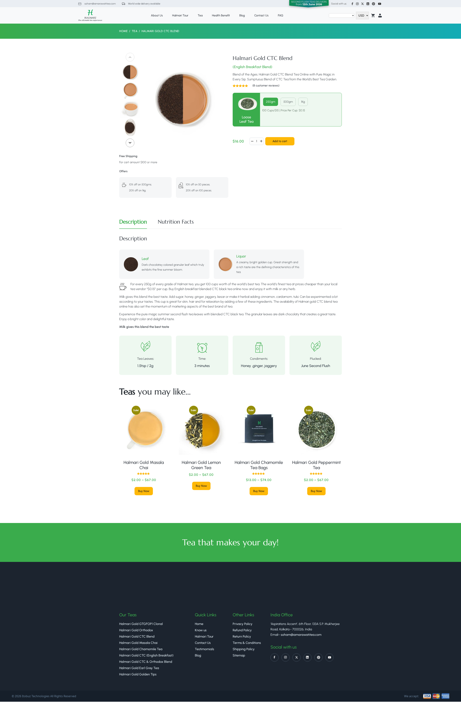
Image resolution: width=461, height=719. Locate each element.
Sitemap (239, 655)
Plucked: (315, 359)
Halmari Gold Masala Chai (138, 643)
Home (123, 31)
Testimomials (204, 649)
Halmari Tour (180, 15)
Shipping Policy (244, 649)
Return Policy (242, 636)
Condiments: (259, 359)
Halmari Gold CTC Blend (137, 636)
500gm (288, 101)
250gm (270, 101)
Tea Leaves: (145, 359)
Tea (200, 15)
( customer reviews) (265, 85)
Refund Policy (242, 630)
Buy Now (143, 491)
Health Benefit (221, 15)
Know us (201, 630)
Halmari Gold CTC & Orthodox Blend (145, 662)
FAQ (280, 15)
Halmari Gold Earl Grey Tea (139, 668)
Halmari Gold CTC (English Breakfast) (146, 655)
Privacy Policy (242, 624)
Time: (202, 359)
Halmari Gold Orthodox (136, 630)
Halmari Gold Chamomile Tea (140, 649)
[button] (130, 143)
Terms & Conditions (247, 643)
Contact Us (261, 15)
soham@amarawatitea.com (100, 3)
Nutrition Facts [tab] (176, 221)
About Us (157, 15)
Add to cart (279, 141)
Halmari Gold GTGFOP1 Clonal (141, 624)
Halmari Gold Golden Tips (137, 674)
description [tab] (133, 221)
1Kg (303, 101)
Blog (242, 15)
